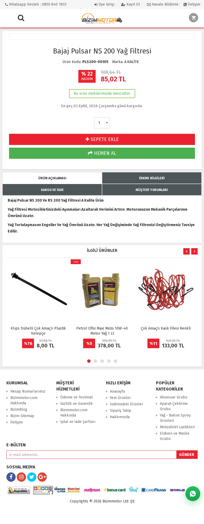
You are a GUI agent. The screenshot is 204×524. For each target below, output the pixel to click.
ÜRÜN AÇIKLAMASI (52, 178)
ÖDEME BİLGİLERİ (152, 178)
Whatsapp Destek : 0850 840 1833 (37, 4)
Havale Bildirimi (164, 4)
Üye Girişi (105, 4)
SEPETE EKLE (104, 139)
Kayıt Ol (132, 4)
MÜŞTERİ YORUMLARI (152, 190)
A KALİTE (131, 62)
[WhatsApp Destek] (192, 493)
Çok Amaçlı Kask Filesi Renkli (166, 328)
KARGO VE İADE (52, 190)
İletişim (193, 4)
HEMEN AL (104, 153)
